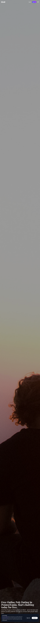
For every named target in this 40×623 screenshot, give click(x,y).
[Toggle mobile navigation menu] (38, 1)
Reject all (28, 617)
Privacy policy (4, 620)
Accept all (34, 617)
